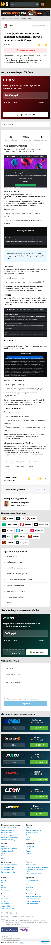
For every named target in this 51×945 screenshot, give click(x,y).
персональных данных (31, 699)
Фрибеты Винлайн (7, 851)
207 (41, 808)
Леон (28, 840)
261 (41, 757)
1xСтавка (37, 720)
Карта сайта (4, 936)
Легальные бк (31, 865)
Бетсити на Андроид (8, 840)
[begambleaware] (10, 930)
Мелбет (36, 806)
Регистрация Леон (7, 870)
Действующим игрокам (21, 462)
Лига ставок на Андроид (9, 837)
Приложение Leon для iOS (17, 574)
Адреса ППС (5, 906)
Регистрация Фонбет (8, 872)
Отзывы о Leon (13, 603)
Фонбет (3, 858)
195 (41, 791)
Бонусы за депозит (32, 833)
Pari (37, 754)
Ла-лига (29, 890)
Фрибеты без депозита (9, 849)
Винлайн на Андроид (8, 828)
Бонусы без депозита (33, 830)
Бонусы (28, 828)
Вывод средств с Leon (15, 597)
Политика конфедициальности (10, 940)
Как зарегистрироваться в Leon (19, 580)
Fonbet (37, 772)
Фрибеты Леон (19, 466)
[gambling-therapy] (24, 930)
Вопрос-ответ (5, 901)
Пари (28, 837)
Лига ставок (5, 890)
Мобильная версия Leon (16, 562)
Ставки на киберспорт (33, 874)
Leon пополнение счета (16, 591)
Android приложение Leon (17, 568)
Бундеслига (30, 888)
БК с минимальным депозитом (37, 867)
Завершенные (37, 462)
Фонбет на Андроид (8, 835)
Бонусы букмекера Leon (16, 585)
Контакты (4, 899)
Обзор (14, 728)
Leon (7, 462)
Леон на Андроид (7, 833)
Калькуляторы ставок (33, 896)
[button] (44, 610)
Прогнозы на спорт (32, 880)
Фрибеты (4, 846)
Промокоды (30, 846)
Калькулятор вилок (33, 899)
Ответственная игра (8, 909)
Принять (45, 943)
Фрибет (8, 466)
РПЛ (27, 883)
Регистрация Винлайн (9, 865)
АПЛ (27, 885)
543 (41, 722)
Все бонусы (8, 124)
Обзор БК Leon (12, 556)
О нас (3, 896)
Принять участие (27, 115)
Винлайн (29, 835)
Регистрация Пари (7, 867)
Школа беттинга (6, 904)
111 (41, 774)
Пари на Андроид (7, 830)
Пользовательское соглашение (10, 938)
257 (41, 740)
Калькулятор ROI (32, 904)
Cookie (22, 943)
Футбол (31, 466)
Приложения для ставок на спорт (35, 870)
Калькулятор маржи (33, 901)
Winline (36, 737)
